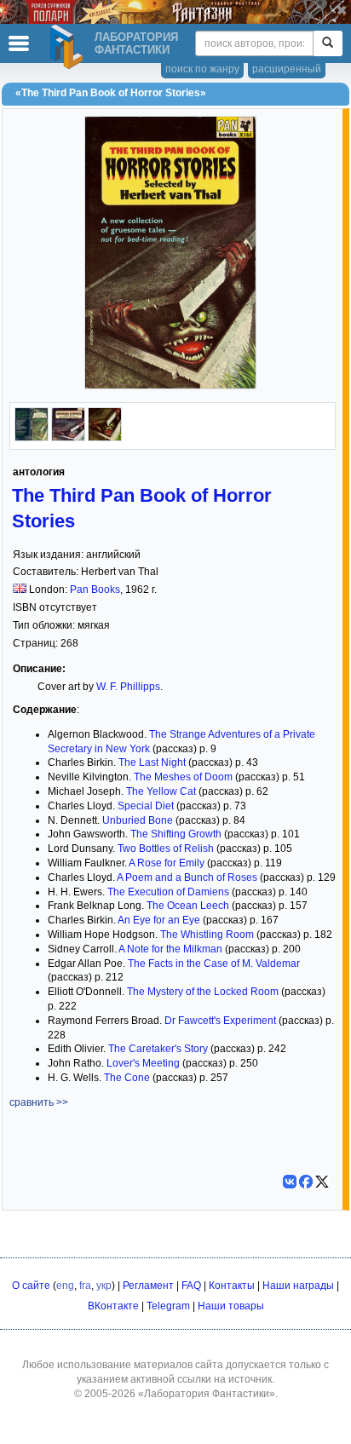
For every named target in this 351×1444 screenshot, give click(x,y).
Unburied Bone (137, 820)
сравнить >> (38, 1102)
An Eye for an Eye (159, 920)
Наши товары (231, 1306)
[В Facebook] (306, 1181)
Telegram (168, 1306)
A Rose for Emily (166, 863)
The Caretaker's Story (158, 1049)
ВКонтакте (113, 1306)
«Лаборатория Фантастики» (206, 1394)
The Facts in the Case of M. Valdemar (214, 963)
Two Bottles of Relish (166, 848)
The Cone (127, 1078)
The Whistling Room (207, 935)
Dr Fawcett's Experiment (219, 1021)
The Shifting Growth (176, 834)
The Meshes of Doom (183, 777)
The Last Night (152, 762)
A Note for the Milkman (170, 949)
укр (104, 1286)
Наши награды (298, 1286)
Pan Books (95, 589)
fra (85, 1286)
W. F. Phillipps (128, 687)
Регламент (148, 1286)
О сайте (31, 1286)
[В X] (322, 1181)
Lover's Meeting (143, 1063)
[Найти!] (327, 43)
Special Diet (146, 806)
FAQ (191, 1286)
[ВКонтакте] (289, 1181)
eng (65, 1286)
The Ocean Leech (188, 906)
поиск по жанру (202, 69)
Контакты (232, 1286)
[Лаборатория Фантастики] (69, 47)
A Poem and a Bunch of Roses (187, 877)
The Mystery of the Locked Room (203, 992)
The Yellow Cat (161, 791)
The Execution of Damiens (168, 892)
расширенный (286, 69)
